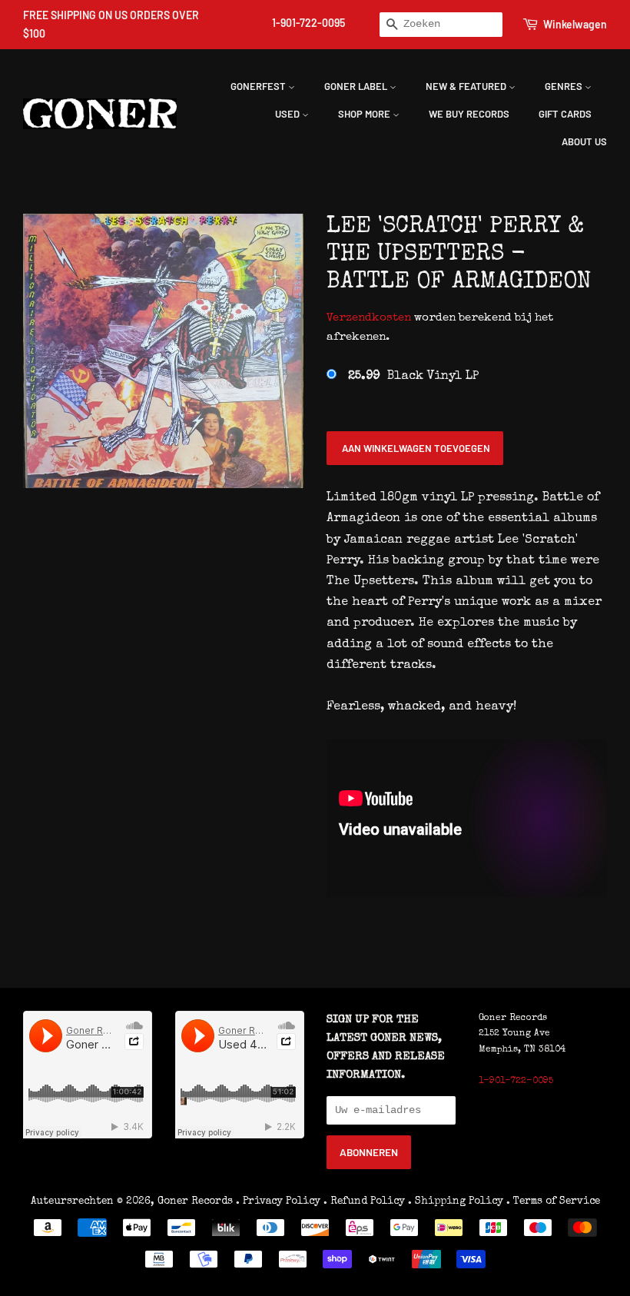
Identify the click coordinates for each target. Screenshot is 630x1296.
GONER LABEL (357, 86)
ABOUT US (584, 141)
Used (288, 114)
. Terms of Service (553, 1201)
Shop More (365, 114)
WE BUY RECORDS (469, 114)
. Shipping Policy (455, 1201)
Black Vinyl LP (413, 377)
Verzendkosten (369, 318)
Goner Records (197, 1201)
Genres (565, 86)
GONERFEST (259, 86)
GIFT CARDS (565, 114)
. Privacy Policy (278, 1201)
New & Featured (467, 86)
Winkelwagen (575, 24)
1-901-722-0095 (308, 22)
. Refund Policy (364, 1201)
